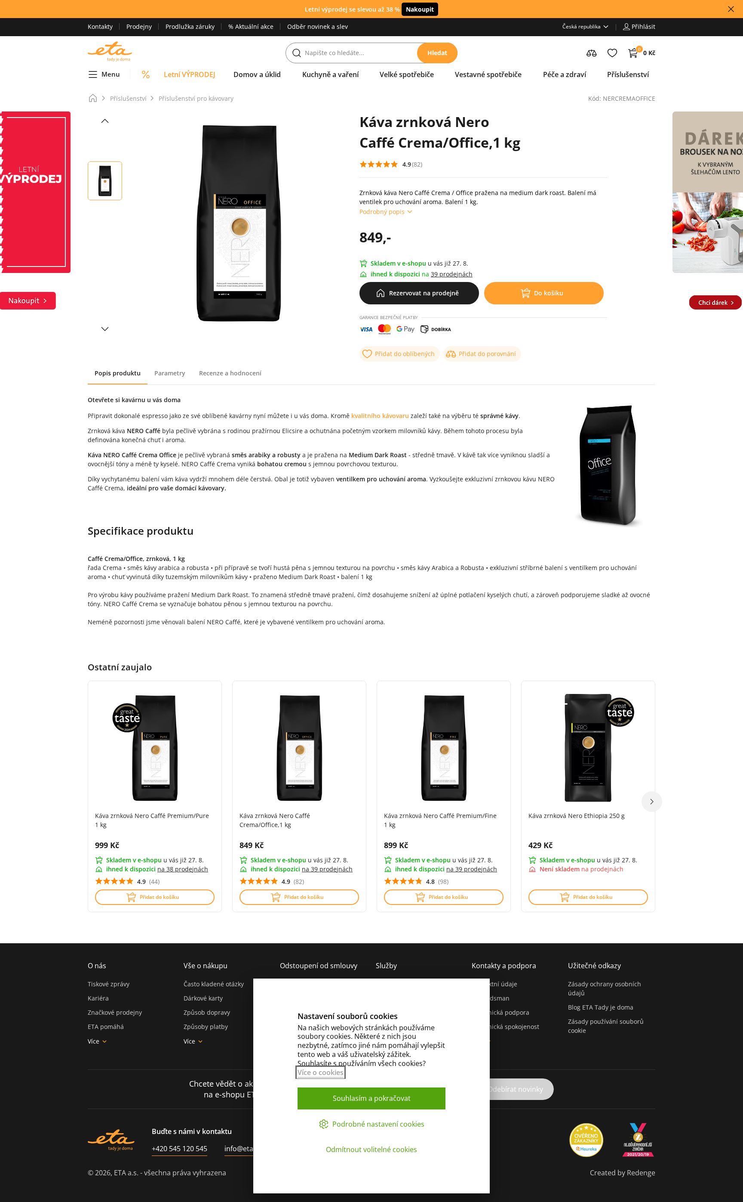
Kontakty (100, 26)
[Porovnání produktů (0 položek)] (591, 53)
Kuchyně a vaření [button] (330, 74)
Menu (110, 74)
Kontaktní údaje (494, 984)
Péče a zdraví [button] (564, 74)
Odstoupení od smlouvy (318, 965)
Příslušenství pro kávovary (196, 98)
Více (93, 1041)
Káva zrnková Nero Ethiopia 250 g (576, 816)
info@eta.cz (243, 1148)
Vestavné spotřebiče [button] (488, 74)
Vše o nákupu (205, 965)
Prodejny (139, 26)
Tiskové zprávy (108, 984)
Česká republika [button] (581, 26)
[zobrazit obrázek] (105, 121)
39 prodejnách (452, 274)
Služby (386, 965)
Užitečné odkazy (594, 965)
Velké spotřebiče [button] (407, 74)
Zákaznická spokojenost (505, 1026)
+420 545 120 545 (179, 1148)
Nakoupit (420, 9)
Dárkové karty (203, 998)
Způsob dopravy (207, 1012)
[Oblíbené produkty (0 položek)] (612, 53)
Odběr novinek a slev (317, 26)
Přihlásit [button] (643, 26)
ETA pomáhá (106, 1026)
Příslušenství (128, 98)
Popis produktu (118, 373)
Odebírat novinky (515, 1089)
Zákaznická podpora (500, 1012)
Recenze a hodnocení (230, 373)
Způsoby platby (206, 1026)
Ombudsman (491, 998)
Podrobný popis (382, 212)
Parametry (169, 373)
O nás (97, 965)
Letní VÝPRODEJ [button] (189, 74)
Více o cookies (321, 1072)
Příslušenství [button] (628, 74)
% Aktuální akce (250, 26)
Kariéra (98, 998)
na (182, 869)
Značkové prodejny (115, 1012)
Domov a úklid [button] (257, 74)
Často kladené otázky (214, 984)
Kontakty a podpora (504, 965)
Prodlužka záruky (190, 26)
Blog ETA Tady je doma (600, 1007)
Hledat (437, 53)
